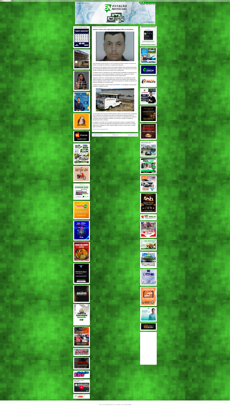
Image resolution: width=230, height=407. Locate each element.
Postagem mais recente (98, 134)
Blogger (130, 404)
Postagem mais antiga (132, 134)
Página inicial (115, 134)
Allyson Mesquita (97, 129)
